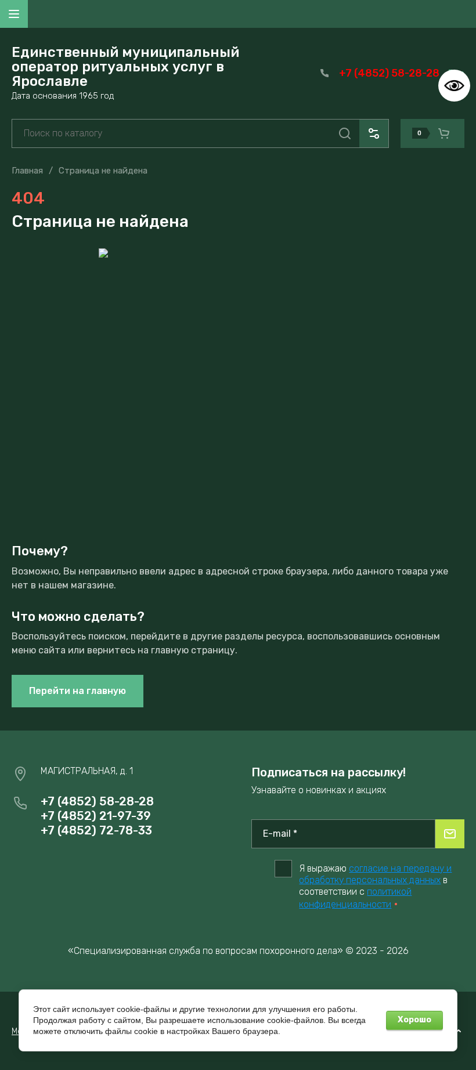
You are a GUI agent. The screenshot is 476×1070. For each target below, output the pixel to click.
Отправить (449, 833)
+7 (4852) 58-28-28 (389, 73)
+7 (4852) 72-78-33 (96, 830)
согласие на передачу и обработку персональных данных (375, 874)
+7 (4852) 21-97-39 (96, 816)
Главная (27, 170)
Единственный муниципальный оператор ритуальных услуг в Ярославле (125, 66)
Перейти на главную (77, 690)
